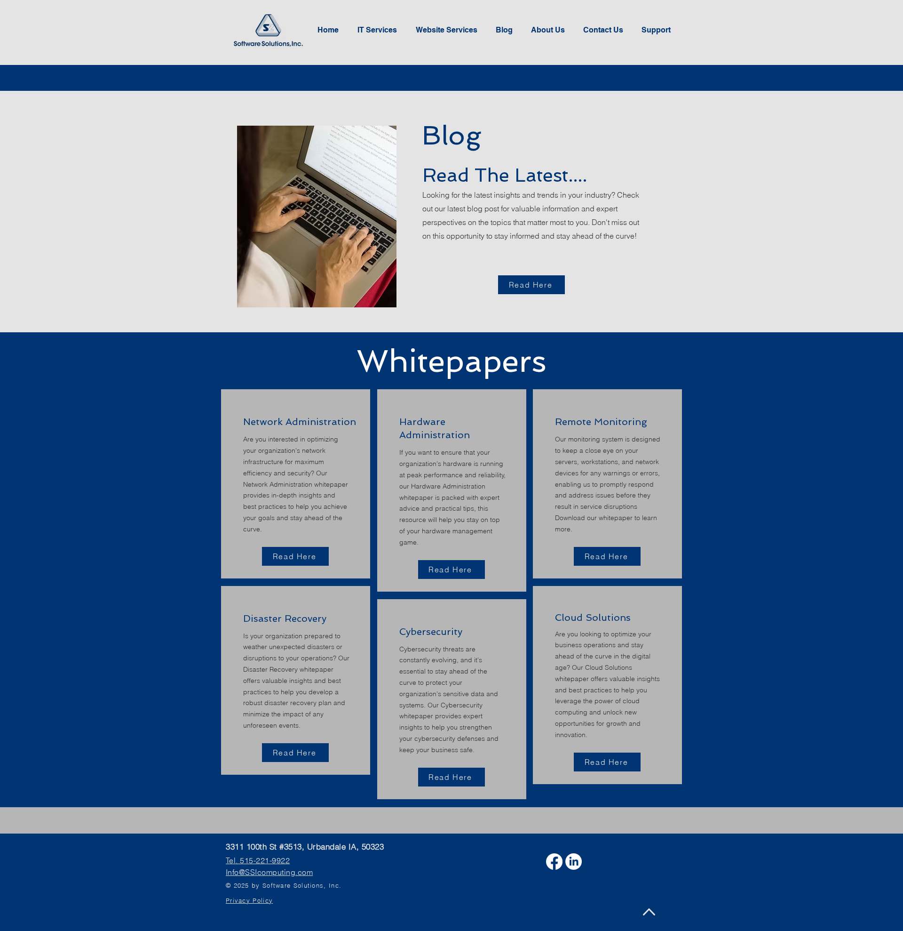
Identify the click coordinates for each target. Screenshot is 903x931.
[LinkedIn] (573, 861)
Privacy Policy (249, 900)
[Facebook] (554, 861)
